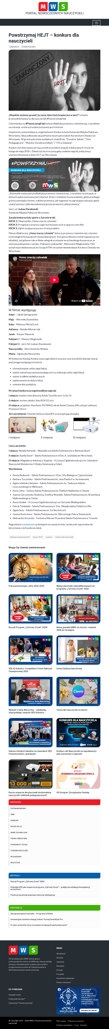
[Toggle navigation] (96, 23)
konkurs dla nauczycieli (64, 537)
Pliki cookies (61, 1021)
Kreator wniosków (63, 982)
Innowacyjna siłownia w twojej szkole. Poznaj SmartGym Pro (37, 919)
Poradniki (60, 974)
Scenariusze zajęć (19, 851)
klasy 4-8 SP (38, 537)
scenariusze (28, 524)
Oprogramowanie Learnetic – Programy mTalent (32, 914)
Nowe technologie (19, 833)
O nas (76, 1025)
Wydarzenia (16, 857)
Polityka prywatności (76, 1021)
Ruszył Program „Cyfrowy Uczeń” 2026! (28, 881)
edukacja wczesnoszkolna (20, 537)
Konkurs (14, 820)
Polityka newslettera (64, 1025)
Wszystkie (15, 863)
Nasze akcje (14, 47)
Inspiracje (60, 962)
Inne (12, 814)
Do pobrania (15, 989)
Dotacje (59, 970)
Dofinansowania (18, 808)
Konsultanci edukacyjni (65, 978)
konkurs (49, 537)
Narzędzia (60, 966)
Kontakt (83, 1025)
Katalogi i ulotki (15, 995)
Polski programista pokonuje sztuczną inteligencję (33, 895)
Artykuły (59, 958)
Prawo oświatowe (19, 838)
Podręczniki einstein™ (17, 999)
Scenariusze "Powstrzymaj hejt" (21, 1003)
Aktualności (61, 954)
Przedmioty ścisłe (19, 845)
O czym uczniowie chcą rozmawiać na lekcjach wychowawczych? (39, 925)
